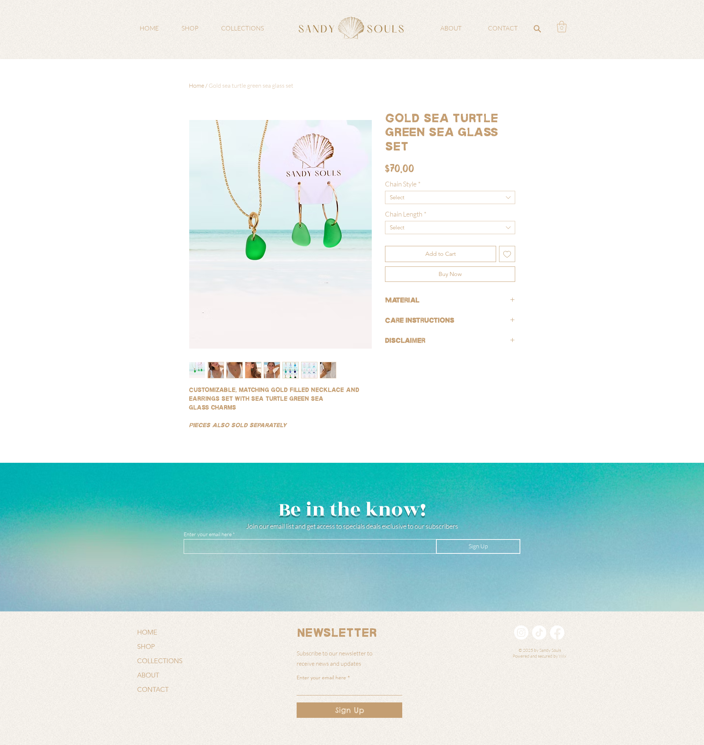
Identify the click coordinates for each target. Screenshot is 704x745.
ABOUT (148, 675)
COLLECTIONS (160, 661)
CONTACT (153, 690)
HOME (147, 632)
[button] (561, 26)
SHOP (146, 647)
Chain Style (403, 184)
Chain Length (405, 214)
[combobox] (450, 197)
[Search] (537, 28)
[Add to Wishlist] (507, 254)
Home (196, 85)
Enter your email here (208, 534)
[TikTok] (539, 632)
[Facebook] (557, 632)
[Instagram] (521, 632)
